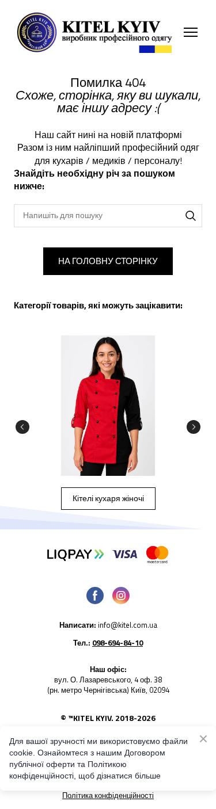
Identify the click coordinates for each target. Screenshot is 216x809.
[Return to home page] (96, 32)
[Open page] (108, 405)
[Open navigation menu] (190, 32)
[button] (191, 216)
